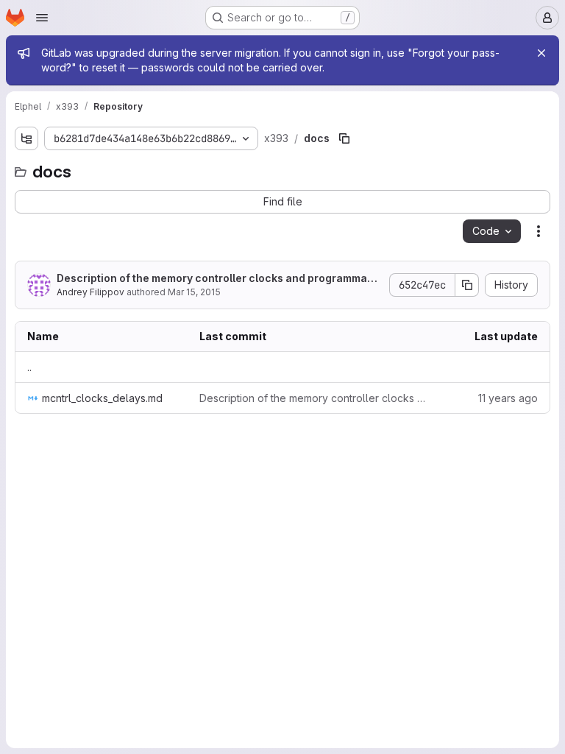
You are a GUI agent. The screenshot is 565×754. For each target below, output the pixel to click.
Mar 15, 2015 (194, 291)
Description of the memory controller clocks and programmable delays (217, 279)
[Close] (541, 53)
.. (29, 367)
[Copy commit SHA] (467, 285)
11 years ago (508, 398)
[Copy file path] (344, 138)
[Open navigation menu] (42, 17)
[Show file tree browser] (26, 138)
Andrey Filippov (90, 291)
